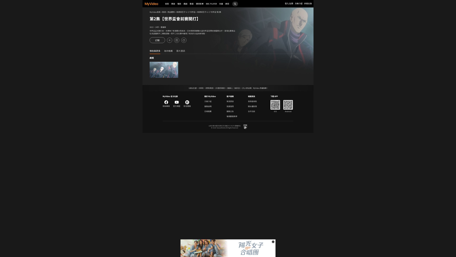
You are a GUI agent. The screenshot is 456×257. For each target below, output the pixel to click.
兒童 (221, 3)
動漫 (192, 3)
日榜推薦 (207, 111)
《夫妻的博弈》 (220, 88)
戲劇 (185, 3)
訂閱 (157, 40)
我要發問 (230, 106)
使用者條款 (252, 101)
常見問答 (230, 101)
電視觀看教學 (232, 116)
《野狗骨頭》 (209, 88)
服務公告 (230, 111)
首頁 (167, 3)
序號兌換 (308, 3)
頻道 (173, 3)
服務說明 (207, 106)
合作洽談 (251, 111)
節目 (227, 3)
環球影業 (200, 3)
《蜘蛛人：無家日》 (233, 88)
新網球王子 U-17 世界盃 (185, 12)
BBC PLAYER (211, 3)
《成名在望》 (192, 88)
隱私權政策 (252, 106)
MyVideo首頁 (155, 12)
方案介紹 (298, 3)
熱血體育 (171, 12)
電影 (179, 3)
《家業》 (201, 88)
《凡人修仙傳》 (247, 88)
